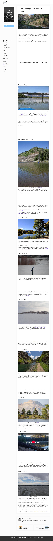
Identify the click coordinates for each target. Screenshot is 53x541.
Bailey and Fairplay (6, 52)
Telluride (4, 69)
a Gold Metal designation (25, 391)
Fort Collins (5, 63)
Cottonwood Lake (23, 210)
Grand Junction (25, 40)
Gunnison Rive (35, 373)
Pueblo (4, 66)
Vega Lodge (27, 295)
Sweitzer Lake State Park (26, 499)
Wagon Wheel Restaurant (22, 213)
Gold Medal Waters (6, 47)
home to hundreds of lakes (42, 191)
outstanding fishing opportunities (40, 327)
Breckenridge (5, 55)
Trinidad (4, 71)
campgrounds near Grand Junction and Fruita (40, 511)
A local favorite (20, 424)
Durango (4, 61)
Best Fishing (5, 45)
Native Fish (5, 48)
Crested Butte (5, 58)
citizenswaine (40, 187)
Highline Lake (35, 342)
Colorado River (20, 114)
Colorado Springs (6, 56)
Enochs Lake (32, 462)
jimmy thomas (39, 324)
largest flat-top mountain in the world (25, 191)
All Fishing (5, 44)
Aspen (4, 50)
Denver (4, 60)
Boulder (4, 53)
